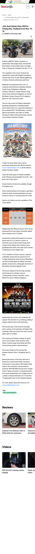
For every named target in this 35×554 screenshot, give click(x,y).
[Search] (28, 6)
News (10, 15)
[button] (9, 392)
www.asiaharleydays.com (10, 168)
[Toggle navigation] (32, 6)
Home (4, 15)
